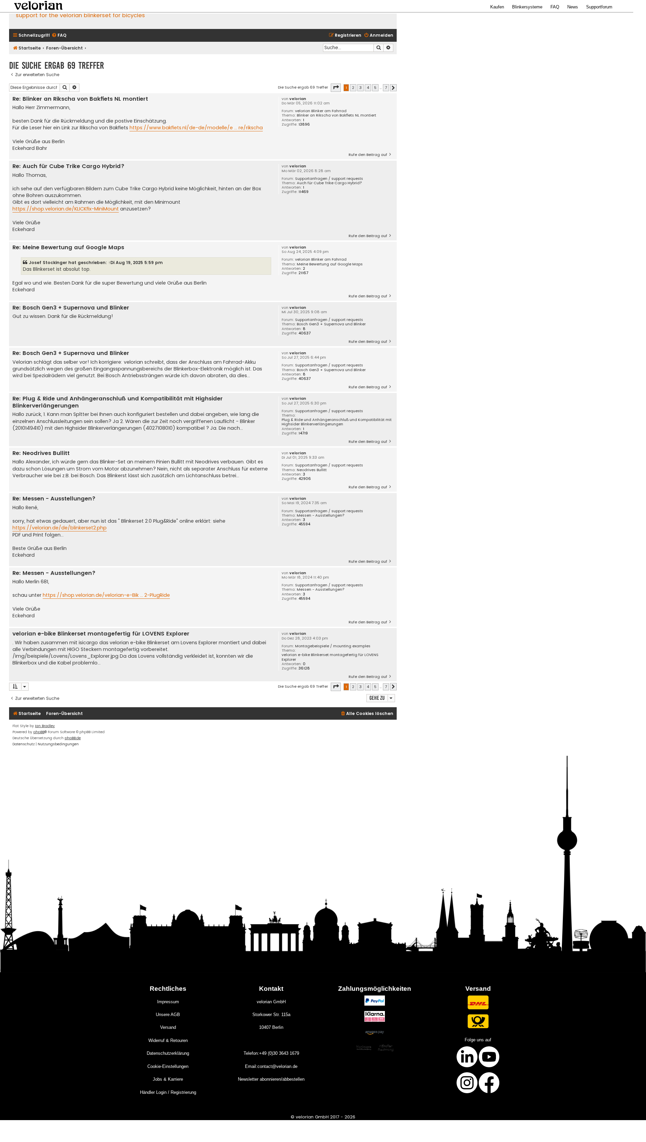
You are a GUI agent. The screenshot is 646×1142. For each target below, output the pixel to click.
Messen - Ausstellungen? (321, 515)
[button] (336, 88)
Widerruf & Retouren (168, 1040)
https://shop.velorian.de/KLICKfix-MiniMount (65, 208)
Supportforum (599, 6)
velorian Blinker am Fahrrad (321, 111)
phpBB (38, 732)
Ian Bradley (45, 725)
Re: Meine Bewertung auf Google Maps (68, 247)
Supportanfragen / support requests (329, 178)
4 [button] (368, 87)
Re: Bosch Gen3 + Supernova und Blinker (70, 308)
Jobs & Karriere (168, 1079)
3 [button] (360, 87)
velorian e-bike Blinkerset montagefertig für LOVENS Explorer (330, 657)
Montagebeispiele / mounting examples (332, 646)
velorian (297, 99)
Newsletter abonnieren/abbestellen (271, 1079)
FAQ (554, 6)
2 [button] (353, 87)
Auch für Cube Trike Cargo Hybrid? (329, 183)
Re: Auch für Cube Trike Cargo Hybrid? (68, 166)
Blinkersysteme (527, 6)
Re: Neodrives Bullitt (41, 453)
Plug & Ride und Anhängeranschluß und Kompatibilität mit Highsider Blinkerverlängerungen (337, 422)
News (572, 6)
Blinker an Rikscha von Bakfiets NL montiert (336, 115)
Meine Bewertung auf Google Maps (330, 264)
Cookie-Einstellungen (167, 1066)
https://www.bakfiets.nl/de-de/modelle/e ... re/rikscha (196, 127)
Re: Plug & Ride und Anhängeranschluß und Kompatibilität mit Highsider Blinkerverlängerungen (117, 402)
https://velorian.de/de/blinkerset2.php (59, 527)
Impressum (168, 1001)
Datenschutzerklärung (168, 1053)
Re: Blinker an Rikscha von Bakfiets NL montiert (80, 99)
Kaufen (497, 6)
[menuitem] (58, 35)
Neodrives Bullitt (312, 470)
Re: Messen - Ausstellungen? (54, 498)
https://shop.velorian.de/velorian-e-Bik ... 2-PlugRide (106, 595)
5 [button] (375, 87)
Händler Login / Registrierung (168, 1092)
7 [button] (386, 87)
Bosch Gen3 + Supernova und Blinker (331, 324)
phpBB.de (73, 738)
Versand (168, 1027)
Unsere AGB (168, 1014)
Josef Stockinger (48, 262)
